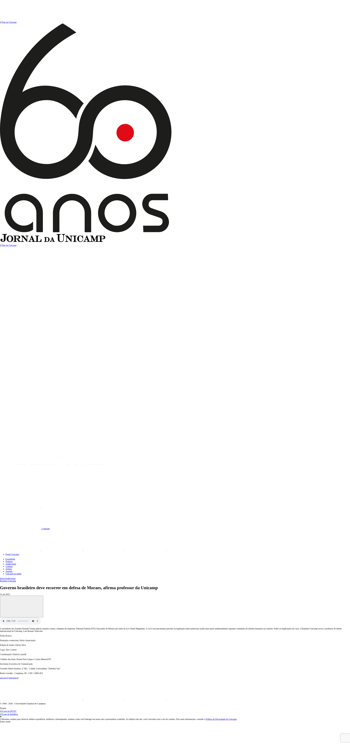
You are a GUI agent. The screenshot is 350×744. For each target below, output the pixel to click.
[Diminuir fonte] (62, 507)
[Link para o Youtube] (145, 550)
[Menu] (20, 20)
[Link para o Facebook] (21, 550)
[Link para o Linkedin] (62, 550)
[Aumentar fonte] (21, 507)
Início (2, 578)
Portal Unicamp (12, 554)
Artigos (8, 569)
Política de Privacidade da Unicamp (221, 719)
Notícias (9, 561)
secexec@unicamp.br (9, 678)
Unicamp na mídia (13, 574)
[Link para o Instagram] (104, 550)
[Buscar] (20, 486)
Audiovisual (10, 564)
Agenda (8, 571)
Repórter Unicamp (8, 581)
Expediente (10, 559)
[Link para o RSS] (186, 550)
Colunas (9, 566)
